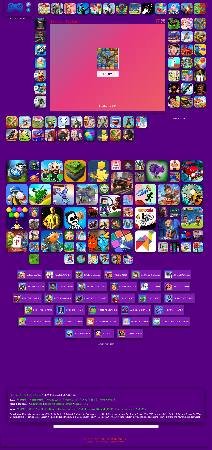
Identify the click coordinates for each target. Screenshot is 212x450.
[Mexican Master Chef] (174, 106)
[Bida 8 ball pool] (40, 54)
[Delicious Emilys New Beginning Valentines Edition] (70, 13)
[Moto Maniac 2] (187, 41)
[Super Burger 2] (89, 127)
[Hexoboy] (64, 127)
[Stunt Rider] (12, 140)
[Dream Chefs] (25, 127)
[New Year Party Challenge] (174, 54)
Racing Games (36, 286)
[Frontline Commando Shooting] (64, 140)
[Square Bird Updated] (174, 67)
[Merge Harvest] (38, 127)
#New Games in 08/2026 (71, 409)
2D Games (21, 400)
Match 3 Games (70, 400)
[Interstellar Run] (174, 28)
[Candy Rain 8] (161, 13)
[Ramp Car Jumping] (187, 93)
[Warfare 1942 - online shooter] (128, 140)
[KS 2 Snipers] (40, 106)
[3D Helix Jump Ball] (40, 67)
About (89, 441)
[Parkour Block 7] (128, 127)
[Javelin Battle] (83, 13)
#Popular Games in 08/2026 (127, 409)
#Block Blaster (49, 409)
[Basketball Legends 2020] (174, 41)
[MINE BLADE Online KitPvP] (187, 67)
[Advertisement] (17, 63)
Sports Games (92, 275)
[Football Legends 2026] (135, 13)
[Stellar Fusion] (200, 28)
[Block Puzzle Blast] (122, 13)
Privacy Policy (101, 441)
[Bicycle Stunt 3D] (40, 41)
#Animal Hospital (28, 409)
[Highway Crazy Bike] (102, 127)
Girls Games (34, 275)
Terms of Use (117, 441)
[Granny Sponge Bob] (200, 80)
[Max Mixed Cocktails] (44, 13)
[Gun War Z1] (187, 13)
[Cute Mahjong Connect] (174, 80)
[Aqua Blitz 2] (89, 140)
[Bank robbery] (57, 13)
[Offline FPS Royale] (109, 13)
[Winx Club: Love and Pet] (76, 140)
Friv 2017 (15, 394)
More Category (107, 400)
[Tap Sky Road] (174, 13)
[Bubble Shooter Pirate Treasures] (200, 67)
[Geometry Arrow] (148, 13)
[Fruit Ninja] (115, 140)
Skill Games (120, 275)
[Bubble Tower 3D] (40, 28)
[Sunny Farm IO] (187, 54)
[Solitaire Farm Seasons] (200, 106)
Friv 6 (94, 400)
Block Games (53, 400)
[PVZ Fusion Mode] (51, 127)
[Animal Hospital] (40, 80)
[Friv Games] (28, 6)
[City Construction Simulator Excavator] (200, 41)
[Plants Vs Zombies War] (200, 13)
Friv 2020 (84, 400)
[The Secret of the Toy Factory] (174, 93)
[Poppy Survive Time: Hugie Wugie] (38, 140)
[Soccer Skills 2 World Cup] (25, 140)
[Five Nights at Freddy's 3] (200, 93)
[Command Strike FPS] (76, 127)
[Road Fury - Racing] (40, 93)
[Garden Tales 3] (96, 13)
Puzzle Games (63, 275)
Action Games (181, 275)
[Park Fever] (187, 80)
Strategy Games (150, 275)
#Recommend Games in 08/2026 (99, 409)
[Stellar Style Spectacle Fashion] (187, 28)
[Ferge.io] (102, 140)
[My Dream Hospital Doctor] (141, 127)
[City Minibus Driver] (187, 106)
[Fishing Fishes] (115, 127)
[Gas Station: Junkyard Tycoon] (51, 140)
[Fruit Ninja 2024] (12, 127)
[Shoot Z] (200, 54)
